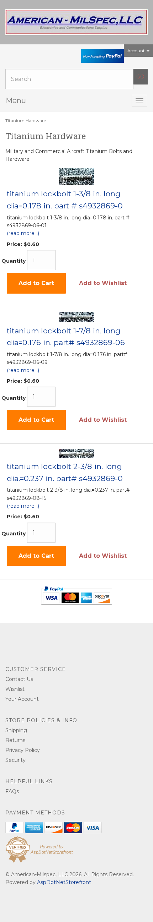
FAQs (12, 791)
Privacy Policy (22, 750)
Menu (16, 100)
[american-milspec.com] (76, 22)
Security (15, 760)
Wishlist (15, 689)
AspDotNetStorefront (64, 882)
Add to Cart (36, 283)
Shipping (16, 730)
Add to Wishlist (103, 283)
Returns (15, 740)
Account (136, 50)
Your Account (22, 699)
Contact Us (19, 679)
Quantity (13, 261)
